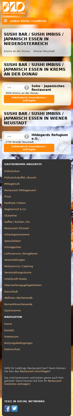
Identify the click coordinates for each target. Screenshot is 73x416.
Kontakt (9, 330)
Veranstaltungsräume (17, 272)
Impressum (11, 336)
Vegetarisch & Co (15, 209)
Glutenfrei (10, 215)
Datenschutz (12, 349)
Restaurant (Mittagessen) (20, 190)
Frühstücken (11, 171)
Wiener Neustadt (44, 51)
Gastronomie (12, 310)
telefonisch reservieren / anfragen (29, 99)
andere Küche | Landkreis (26, 20)
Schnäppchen (12, 247)
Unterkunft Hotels (15, 278)
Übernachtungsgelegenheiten (22, 285)
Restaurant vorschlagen (35, 371)
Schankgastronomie (16, 234)
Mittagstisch (12, 183)
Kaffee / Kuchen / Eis (17, 221)
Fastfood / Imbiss (15, 202)
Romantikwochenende (18, 304)
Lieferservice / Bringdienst (20, 253)
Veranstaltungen (14, 259)
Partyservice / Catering (18, 266)
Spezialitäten (12, 240)
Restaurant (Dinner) (16, 228)
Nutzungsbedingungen (18, 343)
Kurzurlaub (11, 291)
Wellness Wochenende (18, 297)
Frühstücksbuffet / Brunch (20, 177)
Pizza (7, 196)
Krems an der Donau (17, 51)
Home (8, 323)
